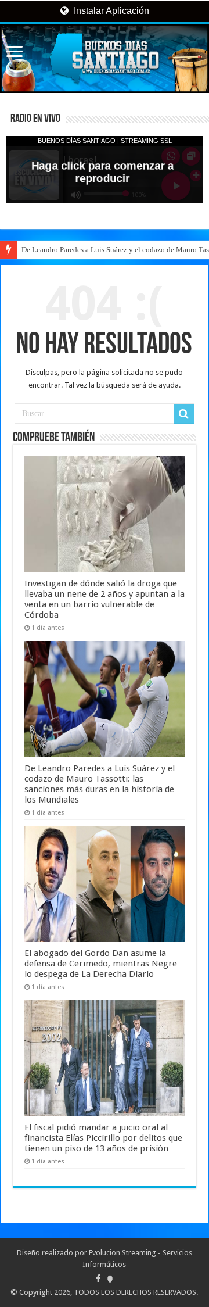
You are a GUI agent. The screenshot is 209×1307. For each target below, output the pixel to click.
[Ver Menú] (14, 52)
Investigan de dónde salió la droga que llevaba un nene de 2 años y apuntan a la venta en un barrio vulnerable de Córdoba (104, 599)
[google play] (110, 1278)
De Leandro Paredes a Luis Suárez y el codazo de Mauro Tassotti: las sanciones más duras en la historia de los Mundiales (99, 784)
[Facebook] (98, 1278)
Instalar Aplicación (110, 11)
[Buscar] (184, 414)
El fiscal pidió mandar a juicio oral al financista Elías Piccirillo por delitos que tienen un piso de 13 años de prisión (103, 1138)
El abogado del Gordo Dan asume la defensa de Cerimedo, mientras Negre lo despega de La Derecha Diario (100, 963)
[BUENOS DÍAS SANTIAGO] (104, 58)
